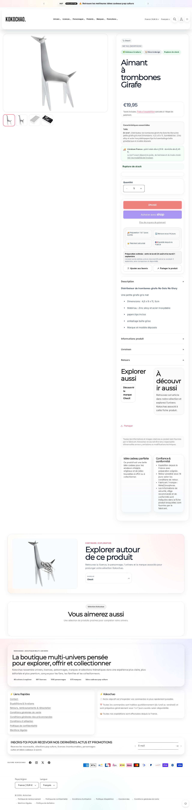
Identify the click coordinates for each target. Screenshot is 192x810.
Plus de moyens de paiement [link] (152, 222)
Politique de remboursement (29, 799)
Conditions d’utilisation (81, 799)
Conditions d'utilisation (21, 721)
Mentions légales (18, 730)
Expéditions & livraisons (22, 703)
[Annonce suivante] (148, 3)
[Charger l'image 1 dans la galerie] (9, 120)
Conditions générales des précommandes (31, 717)
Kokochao (27, 795)
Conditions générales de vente (25, 712)
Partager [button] (128, 425)
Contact (14, 699)
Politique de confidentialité (23, 725)
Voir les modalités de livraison (140, 158)
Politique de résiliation (45, 803)
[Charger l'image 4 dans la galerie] (47, 120)
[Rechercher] (174, 19)
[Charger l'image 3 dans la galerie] (34, 120)
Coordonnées (123, 799)
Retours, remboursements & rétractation (30, 708)
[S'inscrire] (177, 746)
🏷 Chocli (126, 41)
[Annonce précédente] (44, 3)
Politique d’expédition (105, 799)
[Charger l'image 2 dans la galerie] (21, 120)
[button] (187, 19)
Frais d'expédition (146, 111)
